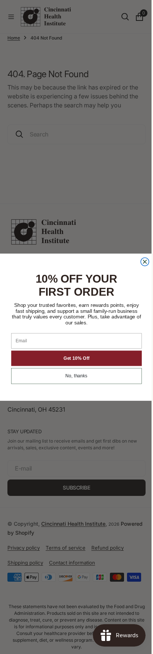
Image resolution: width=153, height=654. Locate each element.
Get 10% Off (74, 358)
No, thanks (74, 375)
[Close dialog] (142, 262)
